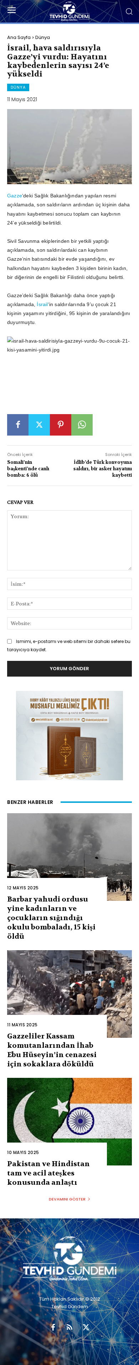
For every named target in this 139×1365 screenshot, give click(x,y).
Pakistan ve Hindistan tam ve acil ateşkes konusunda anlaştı (48, 1173)
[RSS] (69, 1327)
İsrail (42, 304)
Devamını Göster (67, 1199)
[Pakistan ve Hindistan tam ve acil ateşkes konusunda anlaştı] (69, 1121)
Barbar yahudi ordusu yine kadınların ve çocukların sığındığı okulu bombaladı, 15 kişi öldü (51, 918)
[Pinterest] (60, 425)
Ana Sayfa (19, 37)
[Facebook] (18, 425)
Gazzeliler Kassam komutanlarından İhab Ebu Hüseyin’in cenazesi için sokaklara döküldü (52, 1050)
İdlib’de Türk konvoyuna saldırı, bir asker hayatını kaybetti (102, 468)
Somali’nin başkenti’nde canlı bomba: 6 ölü (28, 468)
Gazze (14, 195)
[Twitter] (39, 425)
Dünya (42, 37)
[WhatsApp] (82, 425)
